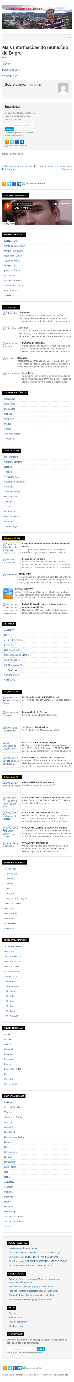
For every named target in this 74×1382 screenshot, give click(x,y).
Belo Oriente (10, 1132)
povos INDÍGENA (12, 271)
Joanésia (8, 1187)
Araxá (7, 506)
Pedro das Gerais (17, 1279)
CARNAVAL (9, 680)
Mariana (8, 414)
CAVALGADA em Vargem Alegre (38, 782)
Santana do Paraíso (13, 1117)
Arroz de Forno (29, 373)
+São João (9, 996)
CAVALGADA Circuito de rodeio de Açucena (43, 757)
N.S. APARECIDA (12, 650)
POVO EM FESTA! (12, 538)
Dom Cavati (9, 1162)
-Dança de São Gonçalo (15, 898)
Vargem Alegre (11, 526)
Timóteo (8, 472)
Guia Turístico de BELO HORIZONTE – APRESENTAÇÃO (35, 1253)
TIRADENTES (10, 670)
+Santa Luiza (10, 976)
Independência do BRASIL (16, 655)
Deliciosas (10, 307)
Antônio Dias (10, 1127)
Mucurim (8, 1054)
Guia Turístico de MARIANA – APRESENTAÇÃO (31, 1265)
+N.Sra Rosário (11, 971)
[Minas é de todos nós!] (37, 28)
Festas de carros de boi (33, 559)
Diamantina (9, 409)
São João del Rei (12, 434)
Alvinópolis (9, 502)
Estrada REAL (11, 241)
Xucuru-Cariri (10, 1084)
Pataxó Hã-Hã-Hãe (13, 1069)
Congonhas (9, 404)
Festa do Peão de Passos (34, 712)
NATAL (7, 635)
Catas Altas (9, 399)
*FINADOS (9, 951)
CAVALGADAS (11, 777)
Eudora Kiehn (15, 1295)
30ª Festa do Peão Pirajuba (35, 727)
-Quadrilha (9, 928)
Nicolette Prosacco (17, 1291)
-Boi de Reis (10, 869)
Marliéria (8, 1192)
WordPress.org (16, 1326)
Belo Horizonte (11, 457)
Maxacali (8, 1049)
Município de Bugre (11, 70)
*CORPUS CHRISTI (13, 946)
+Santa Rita (9, 981)
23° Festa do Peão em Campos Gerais (40, 697)
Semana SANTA (11, 675)
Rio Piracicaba (11, 497)
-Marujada (9, 918)
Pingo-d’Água (10, 1212)
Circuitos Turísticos (13, 280)
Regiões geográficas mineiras (23, 1248)
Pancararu (9, 1059)
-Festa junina (10, 908)
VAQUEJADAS (11, 691)
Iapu (6, 1172)
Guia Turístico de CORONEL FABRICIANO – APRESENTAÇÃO (38, 1261)
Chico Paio (23, 328)
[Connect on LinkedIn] (22, 142)
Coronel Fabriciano (13, 462)
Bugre (15, 75)
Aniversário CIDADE (13, 285)
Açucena (8, 1122)
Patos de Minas (11, 516)
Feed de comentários (19, 1322)
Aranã (7, 1034)
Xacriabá (8, 1079)
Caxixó (7, 1044)
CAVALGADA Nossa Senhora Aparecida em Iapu (46, 797)
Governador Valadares (14, 482)
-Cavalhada (9, 879)
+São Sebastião (11, 1016)
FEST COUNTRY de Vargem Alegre (39, 742)
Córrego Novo (11, 1152)
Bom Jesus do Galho (14, 1137)
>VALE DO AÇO (11, 477)
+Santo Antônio (11, 986)
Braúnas (8, 1142)
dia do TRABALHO (13, 665)
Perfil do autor (35, 85)
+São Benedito (11, 991)
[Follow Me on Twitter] (12, 142)
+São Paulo (9, 1006)
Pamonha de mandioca (33, 343)
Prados (7, 424)
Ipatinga (8, 467)
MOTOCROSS (11, 290)
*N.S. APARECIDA (12, 956)
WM (5, 57)
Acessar (12, 1313)
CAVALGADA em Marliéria (35, 843)
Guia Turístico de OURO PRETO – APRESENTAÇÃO (33, 1257)
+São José (9, 1001)
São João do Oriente (14, 1217)
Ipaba (7, 1177)
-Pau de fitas (10, 923)
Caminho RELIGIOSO (14, 246)
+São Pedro (9, 1011)
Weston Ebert (15, 1286)
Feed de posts (15, 1317)
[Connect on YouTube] (16, 145)
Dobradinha (24, 313)
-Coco (7, 888)
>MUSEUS (9, 295)
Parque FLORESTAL (14, 251)
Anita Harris (14, 1299)
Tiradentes (9, 439)
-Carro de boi (10, 874)
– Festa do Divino (12, 903)
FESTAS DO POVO (24, 589)
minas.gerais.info (61, 1375)
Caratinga (9, 487)
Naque (7, 1202)
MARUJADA (25, 574)
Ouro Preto (9, 419)
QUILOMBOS (10, 276)
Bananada (22, 358)
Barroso (8, 521)
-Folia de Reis (10, 913)
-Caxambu (9, 884)
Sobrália (8, 1226)
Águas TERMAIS (12, 261)
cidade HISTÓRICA (13, 256)
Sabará (7, 429)
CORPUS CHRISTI (13, 660)
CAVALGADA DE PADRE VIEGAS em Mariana (44, 828)
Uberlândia (9, 511)
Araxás (7, 1039)
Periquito (8, 1207)
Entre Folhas (10, 1167)
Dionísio (8, 1157)
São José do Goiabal (14, 1221)
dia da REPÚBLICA (13, 640)
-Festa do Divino (12, 966)
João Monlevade (12, 492)
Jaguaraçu (9, 1182)
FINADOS (8, 645)
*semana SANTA (12, 961)
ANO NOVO (9, 630)
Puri (6, 1074)
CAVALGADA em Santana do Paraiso (40, 813)
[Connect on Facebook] (17, 142)
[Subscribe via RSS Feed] (7, 142)
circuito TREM (10, 266)
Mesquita (8, 1197)
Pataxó (7, 1064)
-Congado (9, 893)
